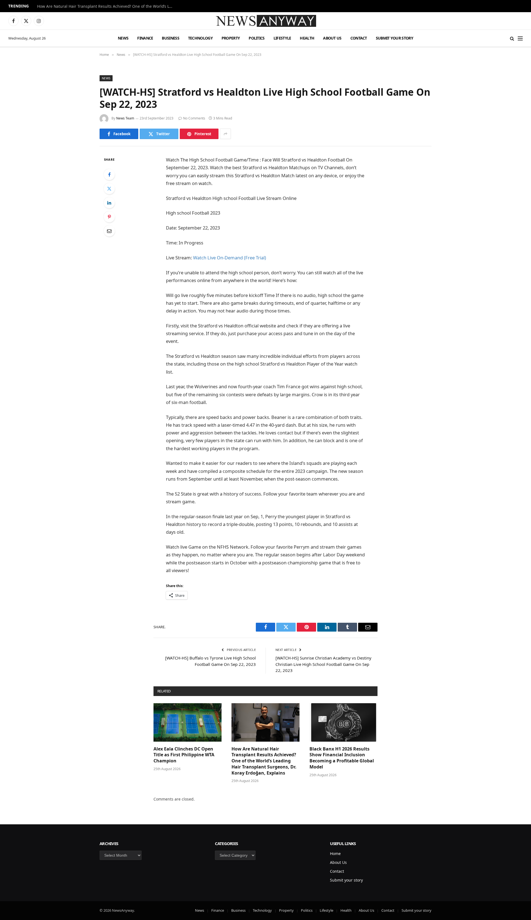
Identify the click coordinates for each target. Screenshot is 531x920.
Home (335, 853)
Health (307, 38)
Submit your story (394, 38)
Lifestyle (282, 38)
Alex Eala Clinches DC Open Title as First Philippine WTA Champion (183, 755)
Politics (256, 38)
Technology (200, 38)
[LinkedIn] (109, 202)
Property (231, 38)
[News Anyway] (265, 21)
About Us (332, 38)
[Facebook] (109, 174)
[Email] (109, 230)
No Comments (194, 118)
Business (170, 38)
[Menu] (520, 38)
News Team (125, 118)
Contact (358, 38)
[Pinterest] (109, 216)
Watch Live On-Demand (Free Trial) (229, 257)
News (123, 38)
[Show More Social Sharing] (225, 134)
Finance (145, 38)
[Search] (512, 38)
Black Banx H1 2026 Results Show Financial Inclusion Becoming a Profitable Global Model (341, 758)
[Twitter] (109, 188)
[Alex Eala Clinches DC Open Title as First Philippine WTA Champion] (187, 722)
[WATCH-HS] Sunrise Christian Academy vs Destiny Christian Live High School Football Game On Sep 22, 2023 (323, 664)
